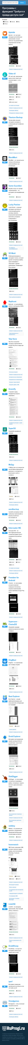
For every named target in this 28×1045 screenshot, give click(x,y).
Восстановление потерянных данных (15, 814)
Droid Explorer (14, 736)
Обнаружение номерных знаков (16, 113)
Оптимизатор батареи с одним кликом (15, 423)
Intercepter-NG (15, 528)
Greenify (12, 389)
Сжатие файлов (12, 729)
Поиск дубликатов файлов (15, 297)
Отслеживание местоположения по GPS (16, 890)
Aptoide (12, 32)
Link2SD (12, 904)
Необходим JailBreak (13, 110)
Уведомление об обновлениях (15, 379)
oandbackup (14, 509)
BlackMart (13, 157)
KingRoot (12, 660)
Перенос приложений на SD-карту (15, 941)
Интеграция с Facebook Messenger (14, 899)
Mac (19, 21)
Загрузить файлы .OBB (14, 384)
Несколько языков (13, 372)
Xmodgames (14, 1001)
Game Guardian (15, 186)
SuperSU (12, 428)
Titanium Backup (15, 117)
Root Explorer (14, 696)
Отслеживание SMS (13, 896)
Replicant (12, 301)
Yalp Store (13, 339)
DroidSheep (13, 946)
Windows (6, 21)
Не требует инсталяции (14, 105)
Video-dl (12, 73)
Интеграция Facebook (14, 884)
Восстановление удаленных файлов (15, 821)
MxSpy (11, 464)
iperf (10, 981)
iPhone (5, 24)
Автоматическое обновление (15, 377)
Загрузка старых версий (14, 382)
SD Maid (12, 253)
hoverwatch (13, 844)
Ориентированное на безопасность (13, 334)
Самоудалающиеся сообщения (16, 893)
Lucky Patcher (14, 204)
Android (13, 21)
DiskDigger (13, 776)
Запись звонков (12, 887)
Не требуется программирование (13, 248)
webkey (12, 826)
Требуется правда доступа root (15, 69)
